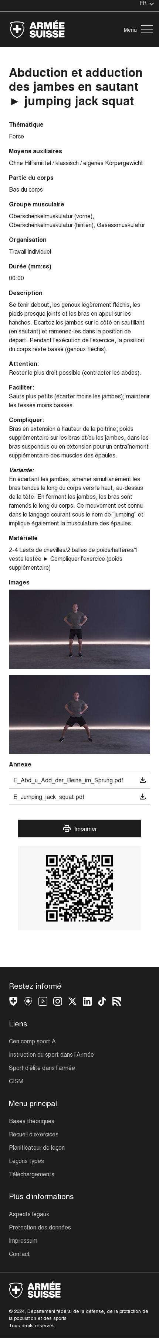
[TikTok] (102, 1002)
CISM (16, 1081)
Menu (130, 29)
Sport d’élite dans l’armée (42, 1067)
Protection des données (40, 1227)
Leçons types (26, 1160)
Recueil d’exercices (33, 1134)
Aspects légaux (29, 1214)
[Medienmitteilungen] (116, 1002)
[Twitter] (72, 1002)
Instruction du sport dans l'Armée (51, 1054)
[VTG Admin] (13, 1002)
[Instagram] (57, 1002)
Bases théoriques (31, 1120)
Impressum (23, 1240)
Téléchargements (31, 1174)
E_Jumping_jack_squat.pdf (49, 796)
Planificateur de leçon (37, 1147)
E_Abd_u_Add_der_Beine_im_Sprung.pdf (68, 780)
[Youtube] (42, 1002)
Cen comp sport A (32, 1041)
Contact (19, 1253)
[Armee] (28, 1002)
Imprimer (85, 828)
